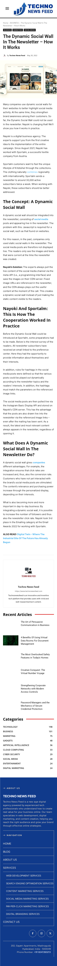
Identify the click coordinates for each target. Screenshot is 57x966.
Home (5, 23)
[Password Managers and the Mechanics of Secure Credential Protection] (10, 705)
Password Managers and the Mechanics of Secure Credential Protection (35, 705)
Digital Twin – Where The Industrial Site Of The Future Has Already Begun (25, 538)
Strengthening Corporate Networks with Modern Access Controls (33, 688)
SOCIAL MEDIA (30, 30)
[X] (50, 933)
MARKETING (17, 30)
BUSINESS (14, 23)
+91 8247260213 (42, 952)
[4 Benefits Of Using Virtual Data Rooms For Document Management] (10, 640)
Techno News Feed (17, 55)
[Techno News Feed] (32, 9)
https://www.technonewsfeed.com (28, 591)
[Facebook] (32, 933)
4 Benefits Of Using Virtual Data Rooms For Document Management (34, 640)
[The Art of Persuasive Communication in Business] (10, 625)
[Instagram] (41, 933)
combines (32, 172)
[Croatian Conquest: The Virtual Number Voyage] (10, 673)
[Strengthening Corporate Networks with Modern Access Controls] (10, 688)
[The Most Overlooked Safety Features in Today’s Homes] (10, 657)
